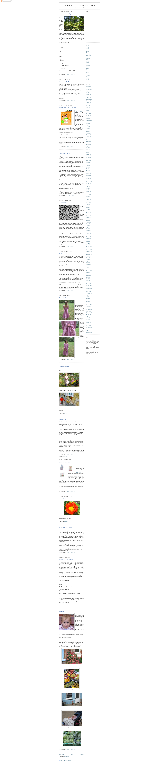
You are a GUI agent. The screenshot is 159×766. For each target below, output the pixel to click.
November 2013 (89, 178)
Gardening (66, 521)
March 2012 (88, 210)
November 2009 (89, 251)
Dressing (87, 54)
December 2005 (89, 327)
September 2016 (89, 123)
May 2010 (88, 241)
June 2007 (88, 298)
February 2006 (88, 324)
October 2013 (88, 180)
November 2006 (89, 309)
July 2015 (88, 146)
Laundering (88, 65)
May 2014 (88, 168)
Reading (87, 69)
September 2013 (89, 181)
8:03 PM (68, 552)
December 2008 (89, 269)
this (65, 438)
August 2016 (88, 125)
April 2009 (88, 262)
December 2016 (89, 118)
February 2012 (88, 212)
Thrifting (87, 78)
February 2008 (88, 285)
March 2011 (88, 230)
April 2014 (88, 170)
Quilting (87, 68)
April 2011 (88, 228)
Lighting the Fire (63, 202)
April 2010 (88, 243)
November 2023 (89, 89)
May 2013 (88, 188)
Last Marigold (62, 499)
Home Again (62, 611)
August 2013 (88, 183)
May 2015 (88, 149)
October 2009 (88, 252)
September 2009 (89, 254)
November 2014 (89, 159)
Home (72, 754)
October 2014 (88, 160)
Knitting (87, 64)
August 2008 (88, 275)
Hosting (87, 62)
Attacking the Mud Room (65, 81)
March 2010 (88, 244)
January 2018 (88, 97)
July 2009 (88, 257)
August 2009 (88, 256)
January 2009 (88, 267)
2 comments (73, 195)
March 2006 (88, 322)
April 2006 (88, 320)
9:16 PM (68, 74)
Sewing (65, 456)
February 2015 (88, 154)
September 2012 (89, 201)
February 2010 (88, 246)
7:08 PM (68, 749)
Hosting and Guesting (64, 153)
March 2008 (88, 283)
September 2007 (89, 293)
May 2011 (88, 227)
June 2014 (88, 167)
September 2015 (89, 142)
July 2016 (88, 126)
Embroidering (88, 55)
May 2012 (88, 207)
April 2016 (88, 131)
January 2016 (88, 136)
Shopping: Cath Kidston (65, 462)
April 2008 (88, 282)
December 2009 (89, 249)
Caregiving (88, 48)
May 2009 (88, 261)
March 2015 (88, 152)
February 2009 (88, 265)
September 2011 (89, 220)
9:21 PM (68, 146)
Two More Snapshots (64, 366)
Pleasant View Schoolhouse (80, 5)
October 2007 (88, 291)
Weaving (87, 79)
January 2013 (88, 194)
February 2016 (88, 134)
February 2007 (88, 304)
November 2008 (89, 270)
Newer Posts (61, 754)
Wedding (87, 81)
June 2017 (88, 108)
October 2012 (88, 199)
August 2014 (88, 163)
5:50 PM (68, 246)
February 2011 (88, 231)
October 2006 (88, 311)
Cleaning (87, 49)
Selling (87, 72)
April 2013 (88, 189)
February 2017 (88, 115)
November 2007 (89, 290)
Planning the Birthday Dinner (66, 559)
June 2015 (88, 147)
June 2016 (88, 128)
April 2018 (88, 92)
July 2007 (88, 296)
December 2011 (89, 215)
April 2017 (88, 112)
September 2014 (89, 162)
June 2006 (88, 317)
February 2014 (88, 173)
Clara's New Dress (63, 297)
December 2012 (89, 196)
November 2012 (89, 197)
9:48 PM (68, 454)
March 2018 (88, 94)
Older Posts (82, 754)
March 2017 (88, 113)
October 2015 (88, 141)
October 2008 (88, 272)
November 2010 (89, 236)
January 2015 (88, 155)
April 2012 (88, 209)
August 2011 (88, 222)
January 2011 (88, 233)
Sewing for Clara (63, 419)
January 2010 (88, 248)
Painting (87, 66)
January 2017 (88, 117)
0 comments (72, 100)
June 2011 (88, 225)
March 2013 (88, 191)
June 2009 (88, 259)
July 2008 (88, 277)
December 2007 (89, 288)
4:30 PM (68, 359)
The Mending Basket (64, 253)
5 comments (72, 74)
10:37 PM (68, 195)
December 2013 (89, 176)
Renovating (88, 71)
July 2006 (88, 316)
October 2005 (88, 330)
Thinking (87, 76)
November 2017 (89, 100)
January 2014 (88, 175)
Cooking (66, 605)
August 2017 (88, 105)
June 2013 (88, 186)
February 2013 (88, 193)
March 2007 (88, 303)
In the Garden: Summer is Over (67, 527)
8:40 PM (68, 491)
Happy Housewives (78, 111)
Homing (87, 61)
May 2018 (88, 91)
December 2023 (89, 87)
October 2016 (88, 121)
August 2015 (88, 144)
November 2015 (89, 139)
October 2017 (88, 102)
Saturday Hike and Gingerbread (67, 14)
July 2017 (88, 107)
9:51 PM (68, 290)
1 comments (72, 146)
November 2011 (89, 217)
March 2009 (88, 264)
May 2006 (88, 319)
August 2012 (88, 202)
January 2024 (88, 86)
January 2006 (88, 325)
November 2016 (89, 120)
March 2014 (88, 172)
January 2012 (88, 214)
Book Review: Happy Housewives (67, 107)
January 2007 (88, 306)
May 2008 (88, 280)
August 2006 (88, 314)
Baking (87, 45)
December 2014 (89, 157)
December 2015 (89, 138)
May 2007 (88, 299)
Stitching (87, 75)
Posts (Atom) (66, 756)
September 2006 (89, 312)
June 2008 (88, 278)
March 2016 (88, 133)
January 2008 (88, 286)
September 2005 (89, 332)
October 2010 (88, 238)
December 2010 (89, 235)
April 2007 (88, 301)
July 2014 (88, 165)
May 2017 (88, 110)
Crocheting (88, 52)
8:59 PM (68, 100)
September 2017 (89, 104)
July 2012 (88, 204)
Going (65, 413)
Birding (87, 47)
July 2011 (88, 223)
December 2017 (89, 99)
